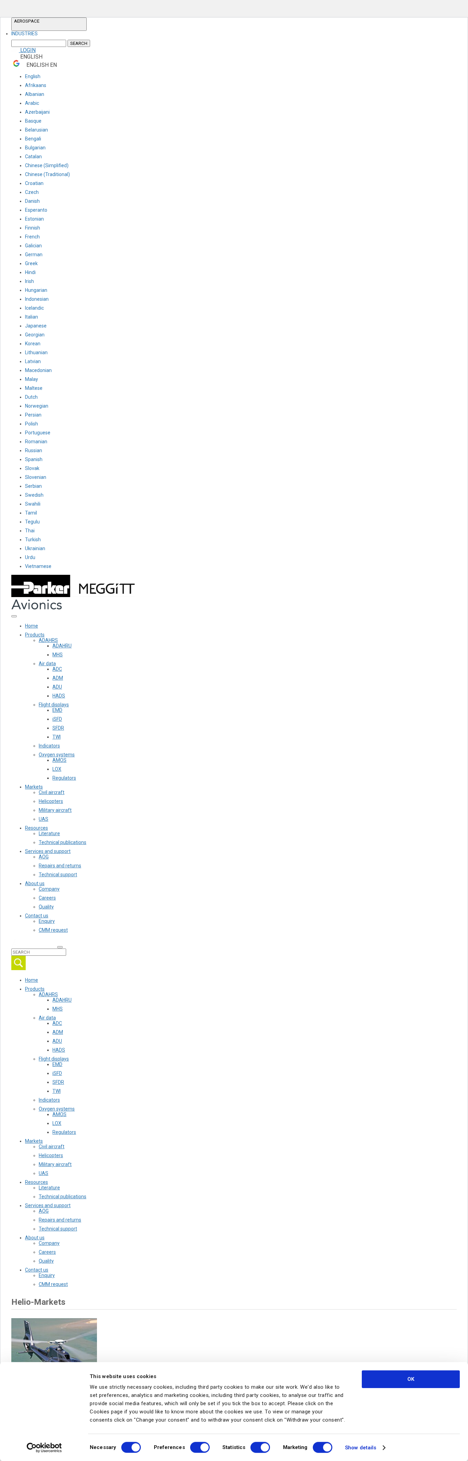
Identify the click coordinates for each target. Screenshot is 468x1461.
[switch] (200, 1447)
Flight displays (54, 704)
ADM (57, 678)
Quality (46, 906)
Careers (47, 898)
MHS (57, 654)
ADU (57, 687)
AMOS (59, 760)
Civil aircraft (51, 792)
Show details (360, 1448)
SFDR (58, 728)
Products (35, 634)
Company (49, 889)
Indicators (49, 745)
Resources (36, 828)
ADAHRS (48, 640)
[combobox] (49, 33)
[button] (49, 24)
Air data (47, 663)
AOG (44, 856)
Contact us (36, 915)
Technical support (58, 874)
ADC (57, 669)
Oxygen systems (57, 754)
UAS (43, 819)
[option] (24, 33)
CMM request (53, 930)
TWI (56, 737)
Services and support (48, 851)
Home (31, 626)
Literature (49, 833)
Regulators (64, 778)
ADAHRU (62, 645)
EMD (57, 710)
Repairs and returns (60, 865)
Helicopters (51, 801)
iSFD (57, 719)
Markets (34, 787)
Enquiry (47, 921)
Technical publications (62, 842)
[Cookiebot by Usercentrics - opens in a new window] (44, 1448)
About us (35, 883)
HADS (58, 695)
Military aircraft (55, 810)
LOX (56, 769)
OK (410, 1379)
